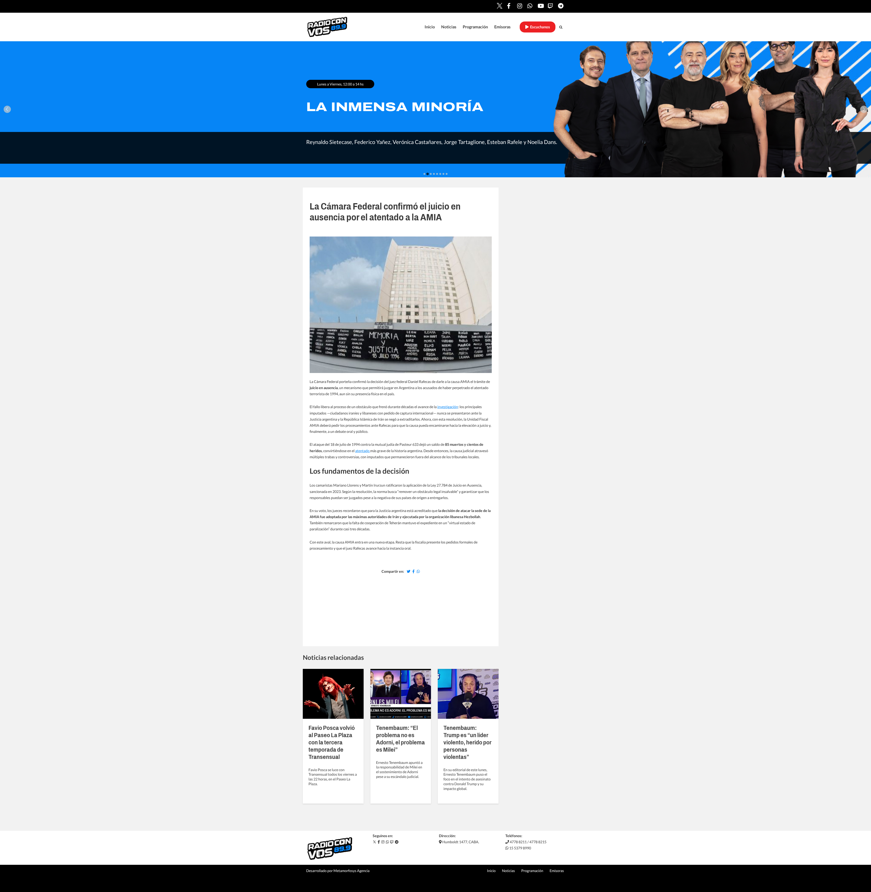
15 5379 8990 (520, 848)
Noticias (448, 26)
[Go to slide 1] (424, 174)
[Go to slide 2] (427, 174)
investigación (447, 407)
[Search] (561, 27)
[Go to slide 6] (440, 174)
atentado (362, 450)
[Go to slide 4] (434, 174)
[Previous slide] (7, 109)
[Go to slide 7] (443, 174)
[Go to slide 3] (430, 174)
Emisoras (502, 26)
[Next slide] (863, 109)
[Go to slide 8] (447, 174)
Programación (475, 26)
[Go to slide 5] (437, 174)
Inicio (430, 26)
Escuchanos (539, 27)
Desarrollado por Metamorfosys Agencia (337, 870)
